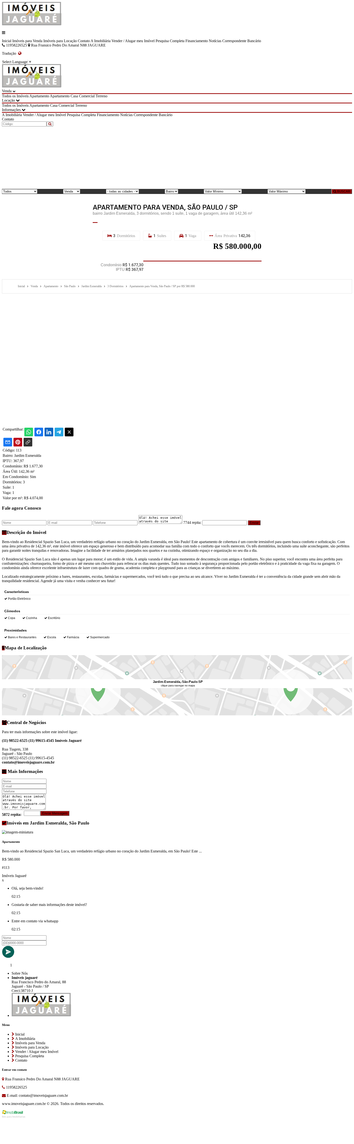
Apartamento (39, 96)
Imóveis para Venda (27, 41)
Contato (84, 41)
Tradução (10, 53)
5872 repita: (11, 814)
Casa (74, 96)
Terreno (101, 96)
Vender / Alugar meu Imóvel (133, 41)
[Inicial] (31, 24)
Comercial (87, 96)
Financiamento (196, 41)
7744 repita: (192, 522)
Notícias (215, 41)
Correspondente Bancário (241, 41)
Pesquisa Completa (170, 41)
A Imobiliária (101, 41)
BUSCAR (343, 191)
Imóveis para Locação (60, 41)
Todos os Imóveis (15, 96)
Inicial (6, 41)
